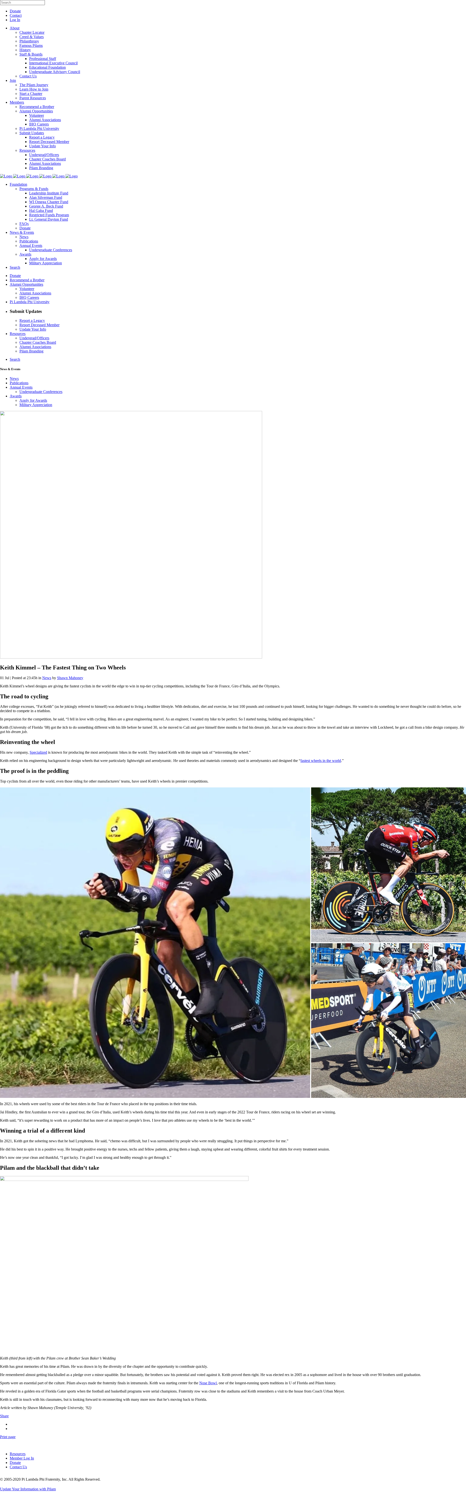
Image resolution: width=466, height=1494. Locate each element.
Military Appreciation (35, 405)
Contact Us (18, 1467)
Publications (19, 383)
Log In (15, 20)
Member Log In (22, 1458)
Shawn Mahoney (70, 678)
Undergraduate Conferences (40, 392)
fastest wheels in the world (320, 761)
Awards (16, 396)
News (14, 378)
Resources (17, 1454)
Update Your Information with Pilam (28, 1489)
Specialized (38, 752)
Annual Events (21, 387)
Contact (16, 15)
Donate (15, 11)
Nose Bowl (208, 1383)
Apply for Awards (33, 400)
